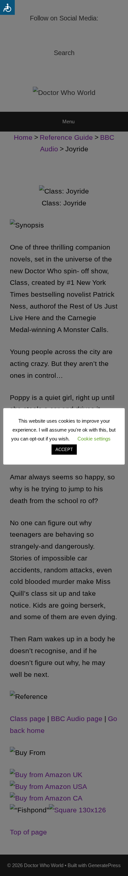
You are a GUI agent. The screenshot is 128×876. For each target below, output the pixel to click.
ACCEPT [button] (64, 449)
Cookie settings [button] (94, 438)
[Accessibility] (7, 7)
